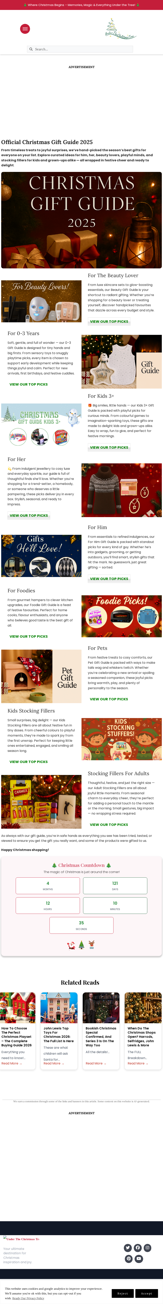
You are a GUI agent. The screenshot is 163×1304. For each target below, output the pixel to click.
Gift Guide (90, 1260)
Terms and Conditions (57, 1266)
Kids (85, 1254)
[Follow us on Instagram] (147, 1248)
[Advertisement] (81, 99)
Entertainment (93, 1248)
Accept (146, 1293)
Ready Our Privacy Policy (28, 1298)
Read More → (11, 1063)
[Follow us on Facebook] (138, 1248)
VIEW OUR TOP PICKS (109, 321)
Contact (47, 1254)
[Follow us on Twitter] (128, 1248)
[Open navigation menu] (25, 29)
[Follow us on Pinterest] (129, 1259)
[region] (81, 1292)
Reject (122, 1293)
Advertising (49, 1260)
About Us (47, 1248)
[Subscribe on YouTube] (139, 1259)
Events (87, 1266)
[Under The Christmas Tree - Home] (21, 1238)
